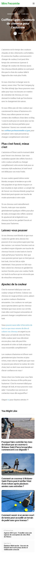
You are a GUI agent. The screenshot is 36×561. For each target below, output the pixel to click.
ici (9, 400)
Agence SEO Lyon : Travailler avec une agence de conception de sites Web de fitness (18, 535)
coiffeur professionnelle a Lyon (17, 130)
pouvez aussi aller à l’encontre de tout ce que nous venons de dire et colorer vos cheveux (17, 328)
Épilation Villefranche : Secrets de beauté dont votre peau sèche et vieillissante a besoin (16, 547)
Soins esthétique (13, 14)
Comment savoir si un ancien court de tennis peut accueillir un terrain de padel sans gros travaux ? (18, 518)
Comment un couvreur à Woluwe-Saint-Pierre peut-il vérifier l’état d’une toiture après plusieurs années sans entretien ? (17, 482)
